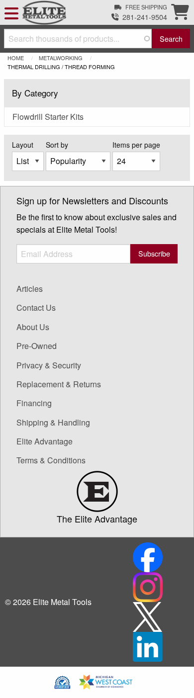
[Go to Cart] (180, 14)
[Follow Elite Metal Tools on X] (147, 615)
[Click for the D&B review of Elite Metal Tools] (62, 681)
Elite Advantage (44, 441)
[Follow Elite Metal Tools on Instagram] (148, 586)
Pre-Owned (36, 345)
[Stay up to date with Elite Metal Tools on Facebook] (148, 556)
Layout (22, 145)
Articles (29, 288)
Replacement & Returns (58, 384)
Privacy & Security (48, 365)
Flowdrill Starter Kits (48, 116)
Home (15, 58)
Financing (34, 403)
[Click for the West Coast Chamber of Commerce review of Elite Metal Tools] (105, 681)
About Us (32, 327)
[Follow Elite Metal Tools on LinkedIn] (148, 645)
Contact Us (36, 307)
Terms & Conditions (51, 460)
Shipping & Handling (53, 422)
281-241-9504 (144, 16)
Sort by (57, 145)
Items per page (136, 145)
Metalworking (61, 58)
